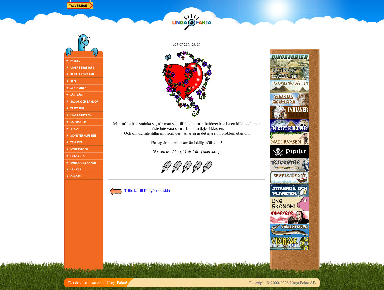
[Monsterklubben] (83, 137)
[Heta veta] (83, 158)
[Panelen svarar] (83, 76)
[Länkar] (83, 171)
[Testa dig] (83, 110)
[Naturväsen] (289, 143)
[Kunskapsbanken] (83, 164)
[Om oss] (83, 178)
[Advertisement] (187, 207)
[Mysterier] (289, 130)
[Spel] (83, 83)
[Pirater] (289, 157)
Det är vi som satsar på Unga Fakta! (97, 283)
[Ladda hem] (83, 124)
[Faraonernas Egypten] (289, 91)
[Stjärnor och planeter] (289, 196)
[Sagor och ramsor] (83, 103)
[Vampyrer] (289, 222)
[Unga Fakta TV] (83, 117)
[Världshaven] (289, 235)
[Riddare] (289, 170)
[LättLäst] (83, 96)
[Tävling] (83, 144)
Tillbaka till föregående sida (146, 190)
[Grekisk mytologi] (289, 104)
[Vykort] (83, 130)
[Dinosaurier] (289, 65)
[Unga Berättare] (83, 69)
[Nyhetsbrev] (83, 151)
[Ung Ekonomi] (289, 209)
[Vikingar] (289, 248)
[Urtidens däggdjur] (289, 78)
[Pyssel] (83, 62)
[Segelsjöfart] (289, 183)
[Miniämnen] (83, 90)
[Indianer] (289, 117)
